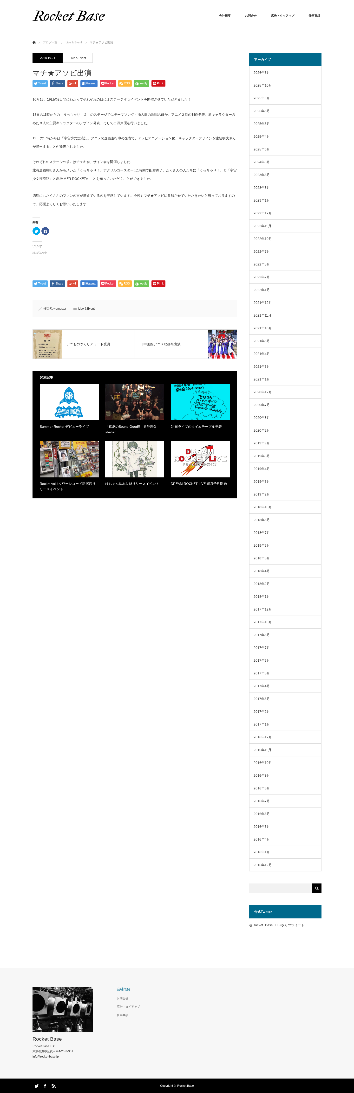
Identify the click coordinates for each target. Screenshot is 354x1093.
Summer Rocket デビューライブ (64, 426)
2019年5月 (262, 456)
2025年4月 (262, 136)
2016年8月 (262, 788)
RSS (53, 1085)
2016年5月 (262, 826)
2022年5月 (262, 264)
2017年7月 (262, 648)
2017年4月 (262, 686)
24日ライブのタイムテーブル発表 (196, 426)
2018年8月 (262, 520)
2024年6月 (262, 162)
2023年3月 (262, 188)
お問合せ (251, 15)
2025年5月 (262, 124)
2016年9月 (262, 775)
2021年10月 (263, 328)
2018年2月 (262, 584)
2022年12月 (263, 213)
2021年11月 (262, 315)
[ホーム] (34, 37)
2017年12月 (263, 609)
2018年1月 (262, 596)
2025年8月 (262, 111)
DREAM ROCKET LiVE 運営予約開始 (199, 484)
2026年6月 (262, 73)
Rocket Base (47, 1038)
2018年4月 (262, 571)
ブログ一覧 (50, 42)
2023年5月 (262, 175)
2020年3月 (262, 418)
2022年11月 (262, 226)
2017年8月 (262, 635)
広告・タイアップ (282, 15)
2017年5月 (262, 673)
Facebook (44, 1085)
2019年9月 (262, 443)
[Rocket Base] (69, 16)
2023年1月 (262, 200)
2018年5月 (262, 558)
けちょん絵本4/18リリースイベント (132, 484)
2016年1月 (262, 852)
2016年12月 (263, 737)
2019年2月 (262, 494)
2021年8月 (262, 341)
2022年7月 (262, 251)
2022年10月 (263, 239)
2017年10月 (263, 622)
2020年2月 (262, 430)
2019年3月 (262, 481)
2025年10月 (263, 85)
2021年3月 (262, 366)
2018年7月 (262, 533)
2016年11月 (262, 750)
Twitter (36, 1085)
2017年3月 (262, 699)
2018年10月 (263, 507)
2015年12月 (263, 865)
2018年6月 (262, 545)
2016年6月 (262, 814)
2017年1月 (262, 724)
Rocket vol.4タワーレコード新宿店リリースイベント (68, 486)
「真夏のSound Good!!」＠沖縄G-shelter (131, 429)
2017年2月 (262, 711)
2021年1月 (262, 379)
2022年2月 (262, 277)
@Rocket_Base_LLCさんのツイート (277, 925)
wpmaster (59, 308)
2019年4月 (262, 469)
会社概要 (225, 15)
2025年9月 (262, 98)
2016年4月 (262, 839)
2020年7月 (262, 405)
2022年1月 (262, 290)
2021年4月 (262, 354)
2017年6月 (262, 660)
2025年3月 (262, 149)
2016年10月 (263, 763)
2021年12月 (263, 303)
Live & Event (78, 58)
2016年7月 (262, 801)
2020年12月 (263, 392)
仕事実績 (314, 15)
